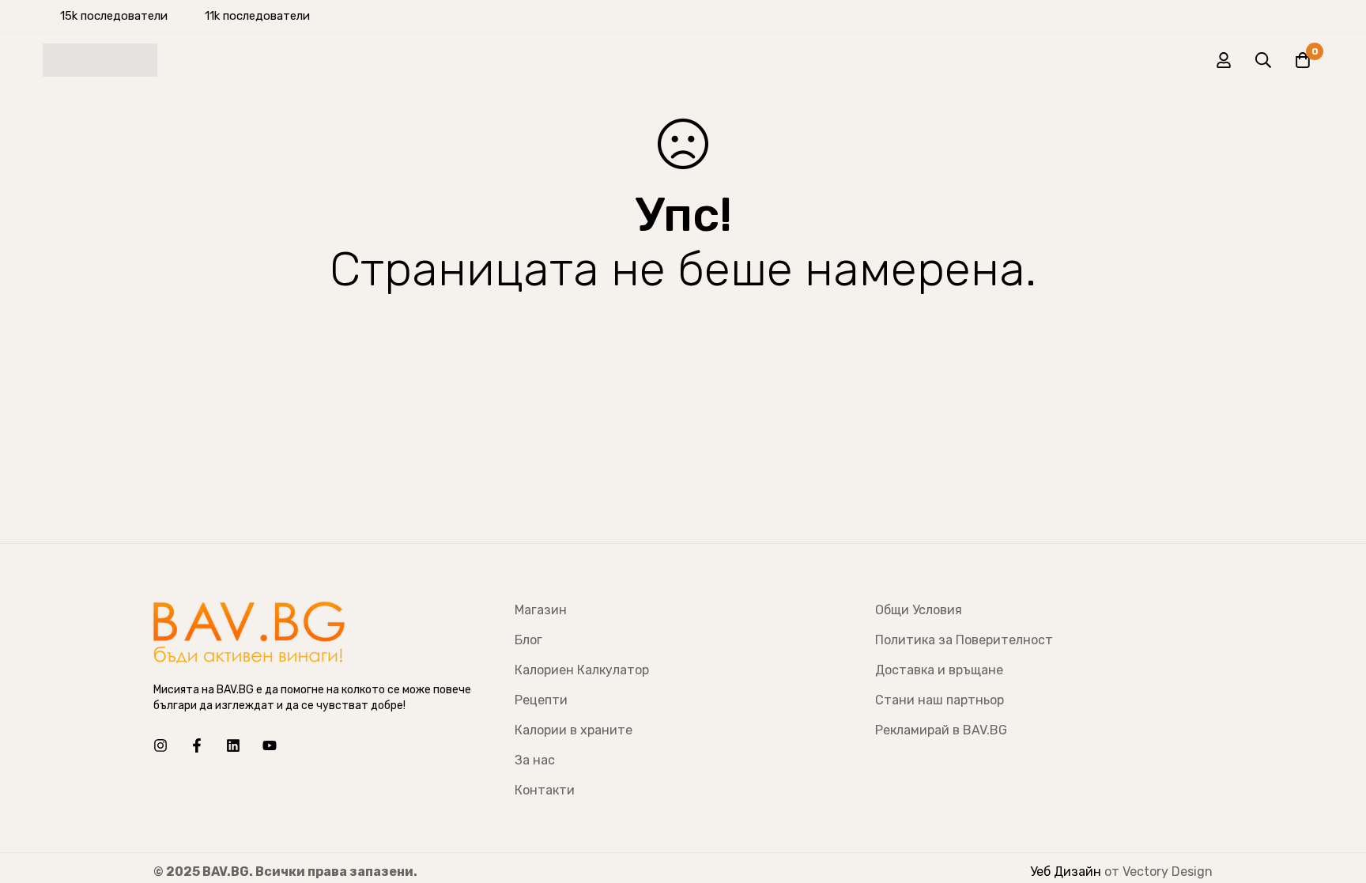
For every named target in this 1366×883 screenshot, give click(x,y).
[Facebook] (197, 745)
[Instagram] (160, 745)
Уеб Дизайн (1065, 871)
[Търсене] (1263, 60)
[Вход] (1223, 60)
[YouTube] (269, 745)
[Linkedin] (233, 745)
